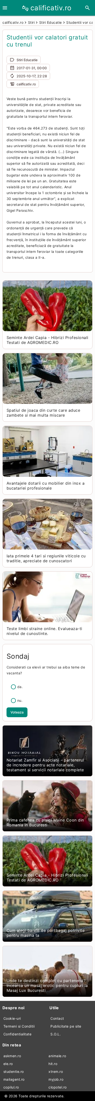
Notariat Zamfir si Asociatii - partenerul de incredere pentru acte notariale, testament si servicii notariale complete (45, 765)
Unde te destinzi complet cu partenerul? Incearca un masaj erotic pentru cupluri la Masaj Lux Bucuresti (47, 985)
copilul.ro (11, 1087)
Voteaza (17, 712)
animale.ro (57, 1056)
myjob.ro (55, 1079)
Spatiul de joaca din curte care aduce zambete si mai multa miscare (43, 413)
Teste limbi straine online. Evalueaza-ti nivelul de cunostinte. (44, 631)
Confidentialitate (17, 1034)
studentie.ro (13, 1071)
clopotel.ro (57, 1087)
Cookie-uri (12, 1018)
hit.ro (52, 1064)
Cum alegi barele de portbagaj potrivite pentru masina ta (46, 933)
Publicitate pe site (65, 1026)
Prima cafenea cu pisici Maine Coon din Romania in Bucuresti (45, 822)
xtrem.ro (55, 1071)
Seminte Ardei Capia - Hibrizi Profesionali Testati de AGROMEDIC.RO (47, 340)
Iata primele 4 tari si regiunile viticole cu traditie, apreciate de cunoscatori (46, 558)
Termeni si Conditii (19, 1026)
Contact (57, 1018)
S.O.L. (55, 1034)
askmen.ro (12, 1056)
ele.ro (8, 1064)
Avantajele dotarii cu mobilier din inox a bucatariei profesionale (46, 486)
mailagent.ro (14, 1079)
